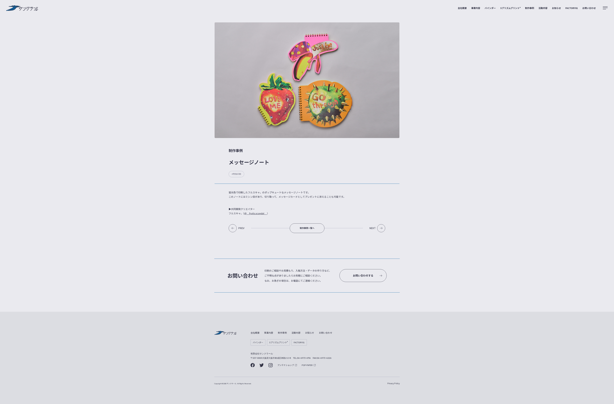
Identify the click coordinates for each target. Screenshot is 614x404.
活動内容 (543, 8)
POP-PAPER (307, 365)
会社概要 (462, 8)
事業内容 (475, 8)
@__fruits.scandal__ (255, 213)
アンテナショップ (285, 365)
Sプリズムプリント (510, 8)
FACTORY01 (571, 8)
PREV (241, 228)
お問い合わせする (363, 275)
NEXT (372, 228)
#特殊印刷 (236, 173)
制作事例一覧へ (307, 228)
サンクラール (22, 8)
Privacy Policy (393, 383)
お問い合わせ (589, 8)
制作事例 (529, 8)
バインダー (490, 8)
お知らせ (556, 8)
